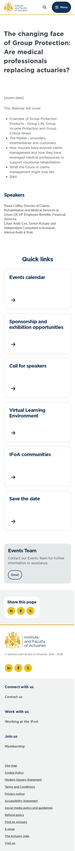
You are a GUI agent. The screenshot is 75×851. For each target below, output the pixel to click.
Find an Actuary (16, 822)
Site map (11, 766)
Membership (15, 746)
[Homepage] (15, 7)
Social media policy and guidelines (29, 808)
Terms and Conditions (20, 787)
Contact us (13, 697)
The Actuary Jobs (17, 836)
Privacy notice (15, 794)
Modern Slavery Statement (23, 780)
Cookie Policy (14, 773)
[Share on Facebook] (21, 611)
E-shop (10, 829)
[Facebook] (18, 668)
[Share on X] (30, 611)
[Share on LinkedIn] (11, 611)
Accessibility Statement (21, 801)
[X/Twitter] (28, 668)
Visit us (10, 843)
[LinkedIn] (9, 668)
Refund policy (14, 815)
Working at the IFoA (21, 721)
